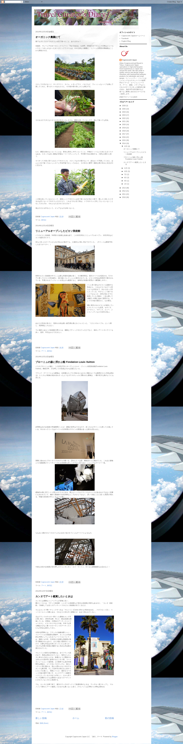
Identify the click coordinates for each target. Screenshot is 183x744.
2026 (124, 106)
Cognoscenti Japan (129, 60)
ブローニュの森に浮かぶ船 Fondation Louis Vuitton (65, 362)
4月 (125, 181)
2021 (124, 121)
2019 (124, 128)
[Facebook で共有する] (77, 216)
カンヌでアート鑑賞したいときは (54, 596)
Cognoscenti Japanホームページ (133, 36)
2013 (124, 188)
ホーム (75, 718)
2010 (124, 197)
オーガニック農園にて (47, 37)
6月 (125, 177)
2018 (124, 131)
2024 (124, 112)
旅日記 (43, 220)
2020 (124, 124)
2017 (124, 134)
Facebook (125, 38)
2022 (124, 118)
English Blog (126, 41)
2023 (124, 115)
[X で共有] (74, 216)
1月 (125, 184)
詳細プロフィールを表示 (128, 97)
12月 (126, 146)
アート (43, 351)
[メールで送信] (70, 216)
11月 (126, 168)
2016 (124, 137)
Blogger (114, 737)
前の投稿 (109, 718)
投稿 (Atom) (44, 723)
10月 (126, 171)
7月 (125, 174)
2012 (124, 191)
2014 (124, 143)
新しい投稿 (41, 718)
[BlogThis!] (72, 216)
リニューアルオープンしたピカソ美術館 (57, 231)
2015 (124, 140)
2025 (124, 109)
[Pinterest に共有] (79, 216)
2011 (124, 194)
